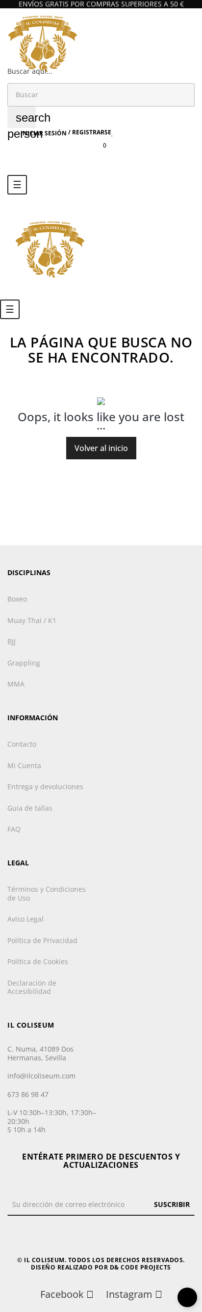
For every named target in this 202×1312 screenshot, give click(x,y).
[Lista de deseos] (112, 132)
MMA (16, 683)
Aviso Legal (25, 919)
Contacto (21, 744)
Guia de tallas (29, 808)
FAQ (14, 829)
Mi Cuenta (24, 765)
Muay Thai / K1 (31, 620)
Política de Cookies (37, 961)
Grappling (23, 662)
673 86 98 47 (28, 1094)
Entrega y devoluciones (45, 786)
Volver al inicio (101, 448)
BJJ (11, 641)
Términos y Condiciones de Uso (46, 893)
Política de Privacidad (42, 940)
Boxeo (17, 598)
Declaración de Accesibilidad (31, 987)
